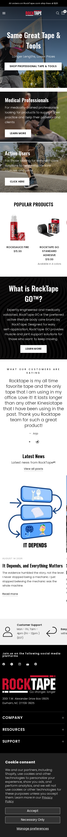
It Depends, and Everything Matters (32, 555)
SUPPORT (11, 741)
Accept (32, 811)
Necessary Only (33, 820)
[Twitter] (14, 664)
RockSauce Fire (18, 247)
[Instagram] (22, 664)
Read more (10, 583)
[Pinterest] (37, 664)
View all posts (33, 458)
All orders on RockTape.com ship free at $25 (33, 3)
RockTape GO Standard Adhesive (49, 251)
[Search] (57, 13)
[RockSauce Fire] (17, 227)
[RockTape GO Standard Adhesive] (49, 227)
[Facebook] (6, 664)
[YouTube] (30, 664)
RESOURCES (13, 729)
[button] (33, 66)
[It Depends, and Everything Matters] (33, 504)
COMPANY (12, 717)
